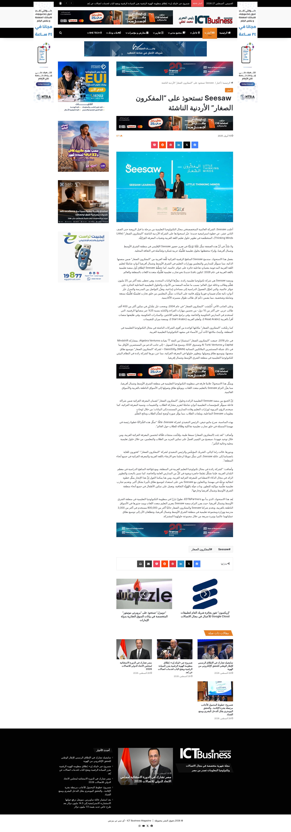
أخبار (209, 33)
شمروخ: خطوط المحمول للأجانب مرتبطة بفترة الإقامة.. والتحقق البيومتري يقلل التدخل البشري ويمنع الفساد (145, 777)
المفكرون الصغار (200, 549)
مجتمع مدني (176, 33)
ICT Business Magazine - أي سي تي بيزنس (129, 820)
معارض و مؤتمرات (137, 33)
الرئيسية (223, 33)
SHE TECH (94, 33)
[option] (145, 766)
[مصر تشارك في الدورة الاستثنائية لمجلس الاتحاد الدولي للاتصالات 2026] (134, 649)
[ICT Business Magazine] (205, 18)
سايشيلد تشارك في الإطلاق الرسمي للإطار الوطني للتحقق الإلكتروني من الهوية (215, 665)
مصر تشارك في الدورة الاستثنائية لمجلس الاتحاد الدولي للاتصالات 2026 (136, 665)
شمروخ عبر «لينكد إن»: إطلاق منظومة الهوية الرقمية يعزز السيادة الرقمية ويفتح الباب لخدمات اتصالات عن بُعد (85, 770)
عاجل (195, 33)
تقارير (158, 33)
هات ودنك (113, 33)
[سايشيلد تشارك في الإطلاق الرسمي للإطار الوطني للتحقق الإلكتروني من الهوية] (215, 649)
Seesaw (223, 549)
